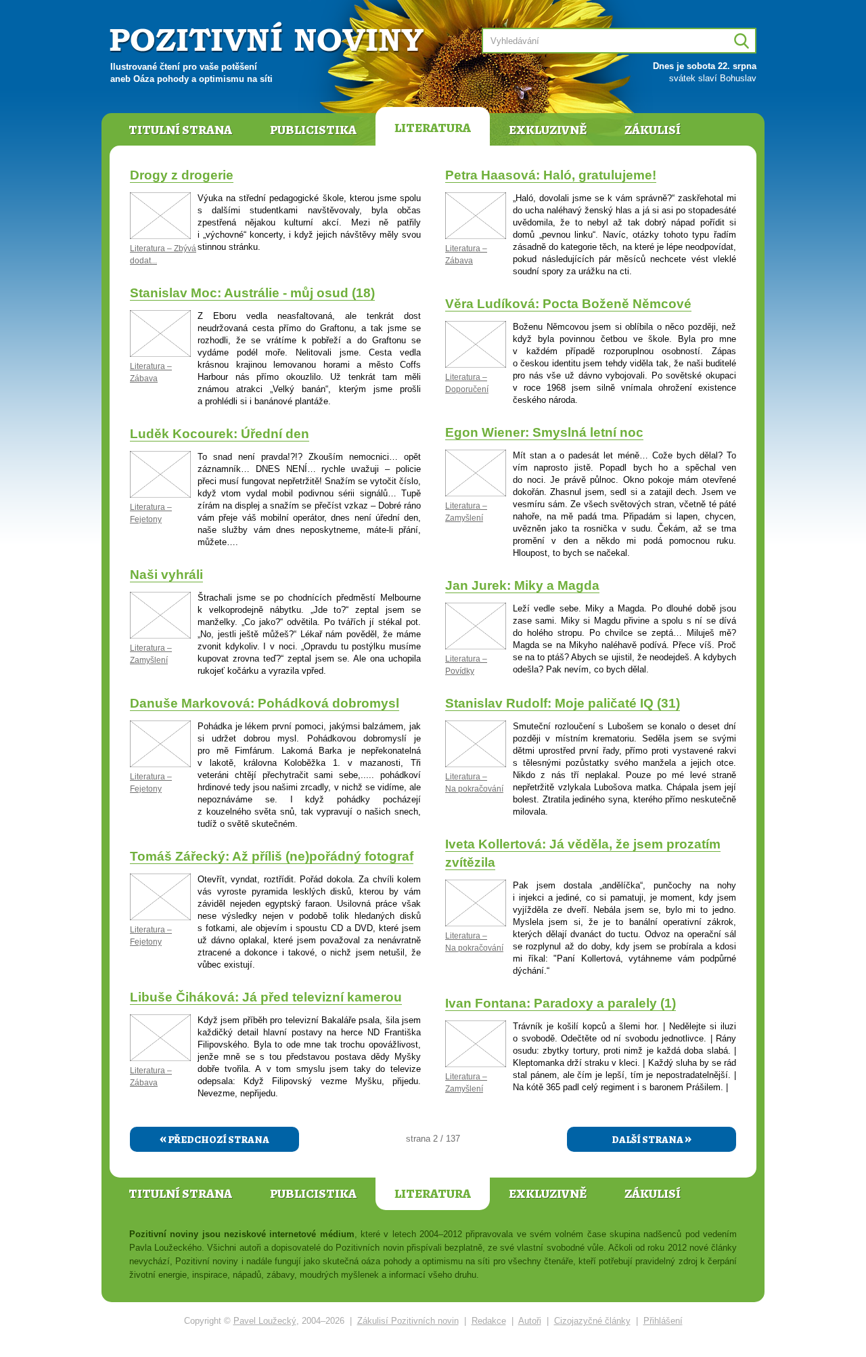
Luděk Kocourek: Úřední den (219, 434)
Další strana (651, 1138)
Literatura (432, 128)
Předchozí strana (214, 1138)
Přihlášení (663, 1321)
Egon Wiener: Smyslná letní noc (544, 432)
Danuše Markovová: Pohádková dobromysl (264, 703)
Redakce (489, 1321)
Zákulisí (652, 130)
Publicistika (313, 130)
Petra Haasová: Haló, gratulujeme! (550, 175)
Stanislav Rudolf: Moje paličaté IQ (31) (562, 703)
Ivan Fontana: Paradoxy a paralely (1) (560, 1003)
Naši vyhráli (166, 574)
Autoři (529, 1321)
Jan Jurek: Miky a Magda (522, 585)
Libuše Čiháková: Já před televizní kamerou (266, 997)
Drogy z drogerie (181, 175)
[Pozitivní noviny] (269, 38)
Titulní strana (180, 130)
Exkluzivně (548, 130)
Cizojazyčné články (592, 1321)
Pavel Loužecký (264, 1321)
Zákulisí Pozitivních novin (408, 1321)
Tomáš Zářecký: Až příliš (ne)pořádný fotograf (271, 856)
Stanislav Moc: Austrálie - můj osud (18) (252, 293)
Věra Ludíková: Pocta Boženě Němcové (568, 304)
